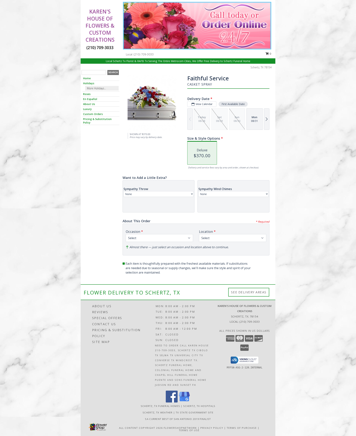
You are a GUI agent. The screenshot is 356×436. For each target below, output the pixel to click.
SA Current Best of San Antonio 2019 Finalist (178, 419)
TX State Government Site (194, 412)
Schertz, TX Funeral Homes (160, 406)
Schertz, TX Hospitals (199, 406)
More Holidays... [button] (96, 88)
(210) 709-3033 (144, 54)
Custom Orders (93, 114)
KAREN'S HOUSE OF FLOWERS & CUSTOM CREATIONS (100, 25)
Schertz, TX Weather (158, 412)
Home (87, 78)
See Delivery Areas (248, 292)
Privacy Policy (211, 428)
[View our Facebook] (172, 401)
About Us (89, 104)
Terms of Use (189, 430)
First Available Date (233, 104)
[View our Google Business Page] (184, 401)
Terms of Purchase (242, 428)
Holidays (88, 83)
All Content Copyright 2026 (141, 428)
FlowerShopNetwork (180, 428)
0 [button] (270, 53)
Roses (86, 94)
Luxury (87, 109)
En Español (90, 99)
